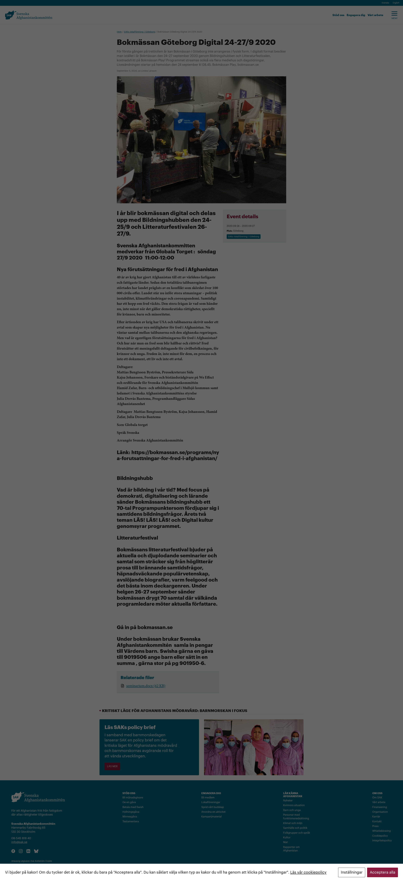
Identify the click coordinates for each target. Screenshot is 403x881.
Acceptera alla (382, 872)
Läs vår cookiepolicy (308, 872)
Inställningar (352, 872)
